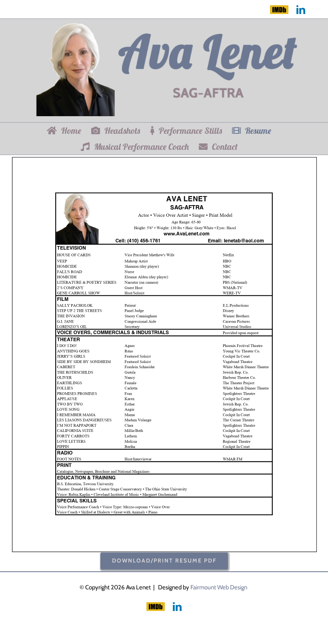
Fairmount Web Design (218, 587)
